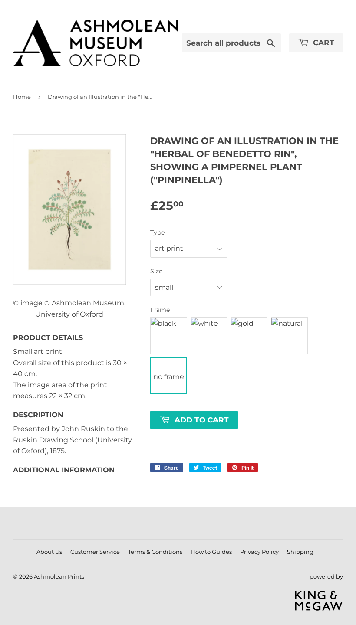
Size (156, 271)
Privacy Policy (259, 551)
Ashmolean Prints (59, 576)
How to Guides (211, 551)
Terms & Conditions (155, 551)
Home (22, 96)
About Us (49, 551)
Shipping (300, 551)
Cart (322, 42)
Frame (160, 310)
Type (157, 232)
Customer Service (95, 551)
